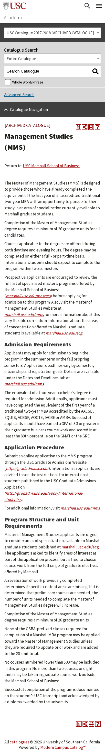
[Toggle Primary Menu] (99, 6)
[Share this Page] (84, 127)
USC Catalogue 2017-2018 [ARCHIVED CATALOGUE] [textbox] (50, 33)
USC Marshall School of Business (51, 165)
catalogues (19, 742)
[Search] (95, 71)
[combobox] (52, 33)
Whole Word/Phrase (27, 82)
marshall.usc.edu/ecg (80, 547)
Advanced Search (19, 94)
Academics (14, 17)
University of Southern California (14, 6)
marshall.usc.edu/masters (28, 295)
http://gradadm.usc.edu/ (27, 468)
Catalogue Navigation (29, 109)
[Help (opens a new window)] (97, 127)
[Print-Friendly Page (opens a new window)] (91, 127)
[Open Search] (87, 6)
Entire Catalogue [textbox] (21, 58)
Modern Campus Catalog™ (63, 747)
